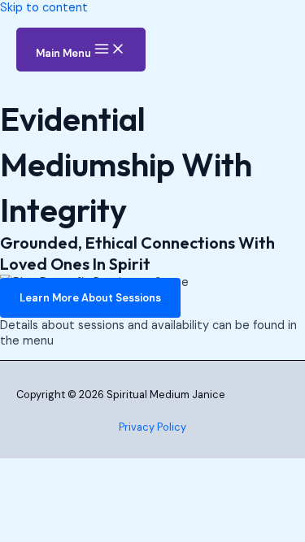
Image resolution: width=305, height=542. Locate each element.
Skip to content (44, 7)
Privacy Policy (152, 427)
